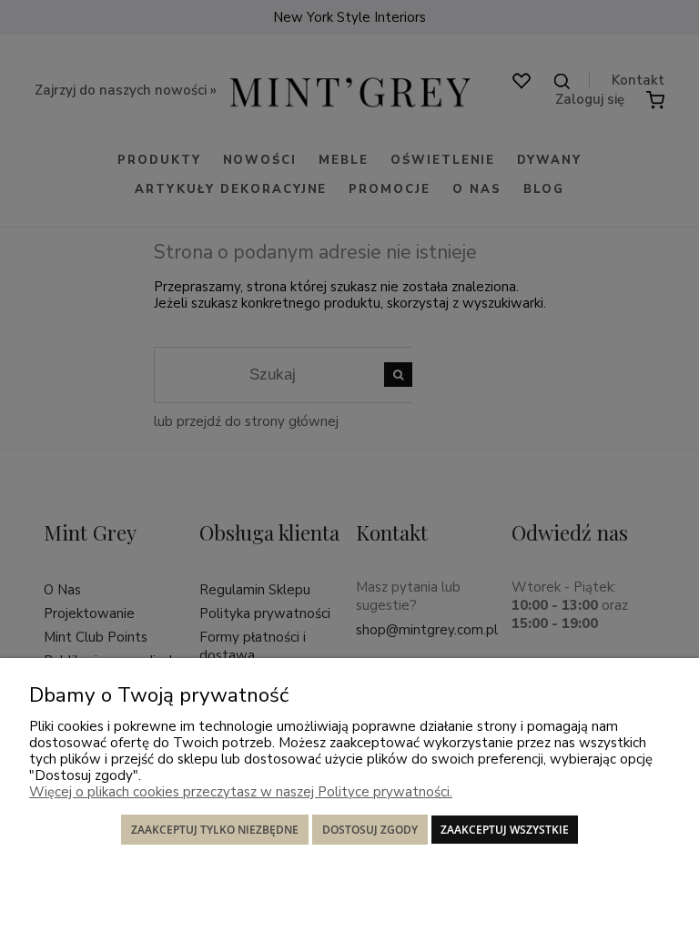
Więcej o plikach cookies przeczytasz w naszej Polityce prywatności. (240, 792)
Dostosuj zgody (370, 829)
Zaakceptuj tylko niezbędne (215, 829)
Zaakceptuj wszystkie (505, 829)
